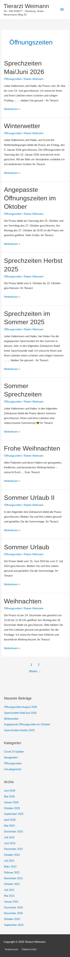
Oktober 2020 (12, 919)
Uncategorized (12, 769)
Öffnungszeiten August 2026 (20, 707)
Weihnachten (22, 601)
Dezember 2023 (13, 831)
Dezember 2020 (13, 907)
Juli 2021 (9, 889)
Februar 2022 (12, 872)
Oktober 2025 (12, 808)
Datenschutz (29, 949)
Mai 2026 (9, 796)
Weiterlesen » (12, 109)
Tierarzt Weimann (26, 6)
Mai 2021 (9, 895)
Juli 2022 (9, 860)
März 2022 (10, 866)
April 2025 (10, 819)
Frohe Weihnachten (32, 448)
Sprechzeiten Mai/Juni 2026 (20, 712)
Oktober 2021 (12, 884)
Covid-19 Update (14, 751)
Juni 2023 (9, 843)
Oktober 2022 (12, 854)
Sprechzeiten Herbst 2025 (19, 730)
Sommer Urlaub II (29, 497)
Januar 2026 (11, 802)
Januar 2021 (11, 901)
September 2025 (13, 814)
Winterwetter (22, 126)
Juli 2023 (9, 837)
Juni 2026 (9, 790)
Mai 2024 (9, 825)
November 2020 (13, 913)
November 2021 (13, 878)
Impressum (11, 949)
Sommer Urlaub (26, 547)
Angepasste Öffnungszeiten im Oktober (30, 198)
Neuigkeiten (11, 757)
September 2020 (13, 925)
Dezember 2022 (13, 849)
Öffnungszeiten (13, 79)
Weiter (35, 671)
